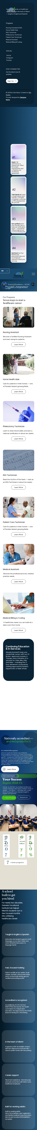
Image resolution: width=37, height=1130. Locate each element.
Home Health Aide (12, 30)
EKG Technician (11, 32)
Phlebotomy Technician (14, 35)
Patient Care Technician (14, 37)
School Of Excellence (15, 284)
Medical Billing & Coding (14, 42)
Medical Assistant (12, 40)
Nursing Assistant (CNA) (14, 28)
